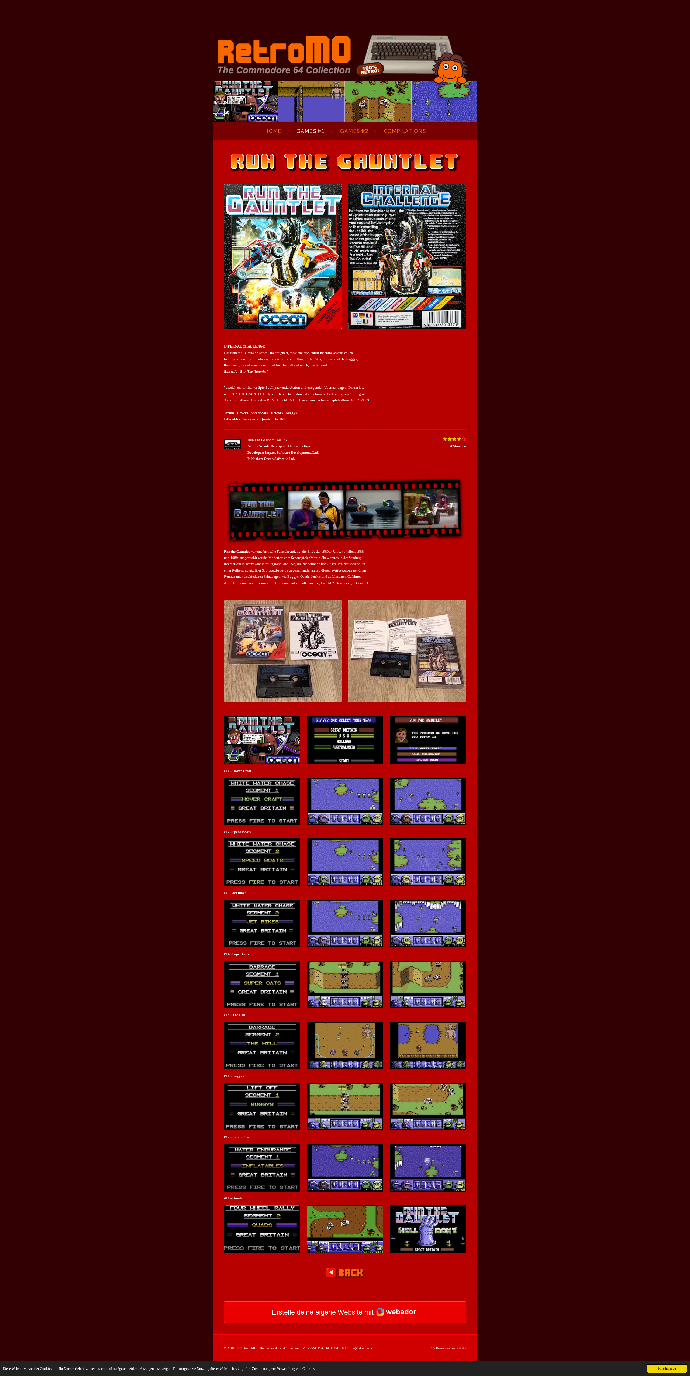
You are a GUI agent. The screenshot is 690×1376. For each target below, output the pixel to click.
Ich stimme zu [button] (667, 1368)
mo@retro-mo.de (361, 1348)
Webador (461, 1348)
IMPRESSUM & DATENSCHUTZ (324, 1348)
